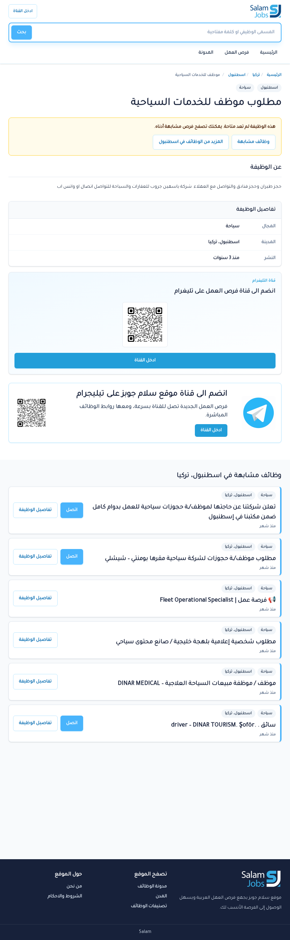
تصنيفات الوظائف (149, 906)
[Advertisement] (145, 806)
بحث (21, 32)
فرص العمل (237, 52)
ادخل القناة (23, 11)
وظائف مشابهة (253, 142)
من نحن (74, 886)
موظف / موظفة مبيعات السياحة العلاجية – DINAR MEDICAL (197, 684)
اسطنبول (236, 75)
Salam (145, 932)
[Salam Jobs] (266, 11)
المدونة (206, 52)
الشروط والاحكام (65, 896)
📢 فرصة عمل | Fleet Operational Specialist (218, 600)
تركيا (256, 75)
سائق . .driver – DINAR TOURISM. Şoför (223, 725)
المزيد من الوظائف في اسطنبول (191, 142)
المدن (161, 896)
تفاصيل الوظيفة (35, 510)
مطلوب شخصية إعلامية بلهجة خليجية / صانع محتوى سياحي (196, 642)
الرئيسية (268, 52)
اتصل (71, 510)
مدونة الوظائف (152, 886)
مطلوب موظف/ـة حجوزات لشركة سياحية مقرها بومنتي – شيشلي (190, 559)
